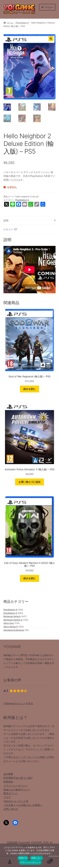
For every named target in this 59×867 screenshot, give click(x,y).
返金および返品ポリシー (16, 789)
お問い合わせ (10, 808)
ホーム (10, 22)
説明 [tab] (5, 220)
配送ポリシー (10, 793)
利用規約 (8, 781)
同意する (23, 858)
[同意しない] (55, 855)
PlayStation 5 (22, 22)
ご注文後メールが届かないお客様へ (22, 805)
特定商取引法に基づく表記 (18, 777)
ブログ (7, 797)
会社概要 (8, 773)
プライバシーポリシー (15, 785)
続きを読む (29, 388)
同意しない (36, 858)
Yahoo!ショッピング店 (15, 801)
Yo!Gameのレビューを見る (18, 703)
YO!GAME (12, 842)
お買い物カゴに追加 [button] (29, 481)
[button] (51, 38)
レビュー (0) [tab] (10, 229)
